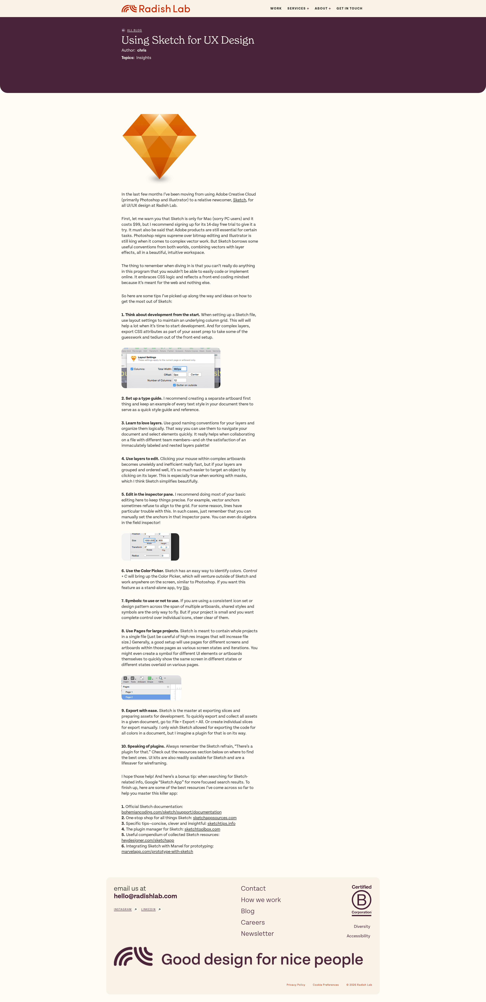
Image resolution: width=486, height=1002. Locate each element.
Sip (186, 587)
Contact (253, 888)
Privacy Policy (296, 984)
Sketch (239, 200)
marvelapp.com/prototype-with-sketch (157, 851)
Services (296, 8)
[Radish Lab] (156, 8)
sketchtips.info (221, 823)
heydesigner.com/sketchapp (148, 840)
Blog (248, 911)
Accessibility (358, 936)
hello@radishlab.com (145, 896)
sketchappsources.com (215, 818)
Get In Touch (350, 8)
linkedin (148, 909)
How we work (261, 900)
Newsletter (257, 933)
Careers (253, 922)
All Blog (134, 30)
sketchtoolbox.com (202, 829)
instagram (123, 909)
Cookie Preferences (326, 984)
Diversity (362, 926)
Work (276, 8)
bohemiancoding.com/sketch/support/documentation (172, 812)
